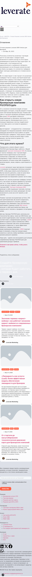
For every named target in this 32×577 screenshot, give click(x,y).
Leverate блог (5, 311)
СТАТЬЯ (12, 311)
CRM (8, 116)
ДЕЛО (11, 369)
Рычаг (1, 36)
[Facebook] (10, 546)
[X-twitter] (6, 546)
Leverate (2, 167)
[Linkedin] (2, 546)
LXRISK (22, 229)
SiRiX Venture (23, 205)
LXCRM (29, 219)
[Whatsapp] (2, 551)
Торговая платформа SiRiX (18, 187)
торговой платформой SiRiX (16, 151)
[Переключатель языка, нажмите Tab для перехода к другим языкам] (9, 26)
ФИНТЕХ (7, 36)
